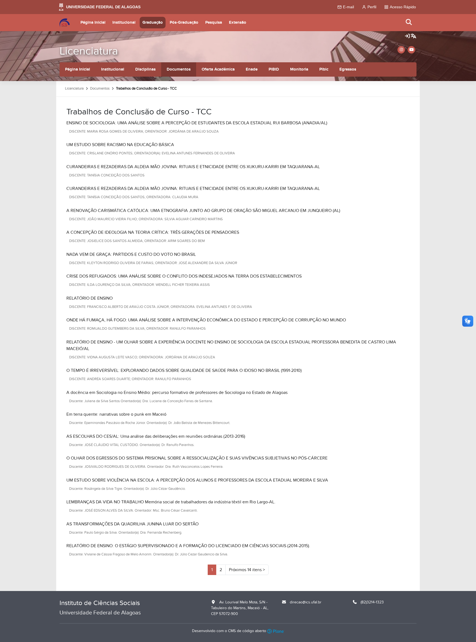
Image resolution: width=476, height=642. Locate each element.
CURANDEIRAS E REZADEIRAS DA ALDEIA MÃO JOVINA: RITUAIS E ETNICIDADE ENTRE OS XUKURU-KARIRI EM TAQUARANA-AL (193, 167)
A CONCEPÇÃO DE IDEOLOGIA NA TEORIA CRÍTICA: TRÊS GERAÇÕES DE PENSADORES (152, 232)
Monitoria (299, 69)
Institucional (124, 22)
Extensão (237, 22)
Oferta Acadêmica (218, 69)
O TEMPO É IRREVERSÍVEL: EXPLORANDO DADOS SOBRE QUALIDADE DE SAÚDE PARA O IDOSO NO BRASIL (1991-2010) (184, 370)
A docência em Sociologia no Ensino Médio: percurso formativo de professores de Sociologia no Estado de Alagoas (177, 392)
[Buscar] (409, 22)
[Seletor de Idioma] (413, 36)
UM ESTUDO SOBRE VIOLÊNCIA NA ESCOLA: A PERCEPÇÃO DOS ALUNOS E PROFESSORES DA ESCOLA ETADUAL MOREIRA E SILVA (197, 480)
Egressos (347, 69)
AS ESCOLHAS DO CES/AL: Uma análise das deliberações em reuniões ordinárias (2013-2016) (155, 436)
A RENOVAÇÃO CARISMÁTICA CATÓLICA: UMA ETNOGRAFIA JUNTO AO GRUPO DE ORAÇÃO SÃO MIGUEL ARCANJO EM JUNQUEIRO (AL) (203, 210)
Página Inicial (93, 22)
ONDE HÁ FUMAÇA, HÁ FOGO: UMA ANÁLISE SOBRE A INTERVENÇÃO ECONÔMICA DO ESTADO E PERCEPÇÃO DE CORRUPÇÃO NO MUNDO (206, 320)
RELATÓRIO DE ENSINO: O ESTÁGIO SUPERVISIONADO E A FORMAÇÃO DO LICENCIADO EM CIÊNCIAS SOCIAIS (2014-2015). (188, 546)
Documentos (179, 69)
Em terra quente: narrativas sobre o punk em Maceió (116, 414)
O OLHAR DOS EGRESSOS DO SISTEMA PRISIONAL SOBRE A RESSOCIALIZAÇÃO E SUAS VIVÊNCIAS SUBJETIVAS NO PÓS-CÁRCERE (197, 458)
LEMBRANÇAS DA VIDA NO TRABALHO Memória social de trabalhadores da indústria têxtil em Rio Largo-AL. (170, 502)
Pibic (323, 69)
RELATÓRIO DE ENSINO (89, 298)
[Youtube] (411, 49)
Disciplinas (145, 69)
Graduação (152, 22)
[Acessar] (407, 36)
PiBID (274, 69)
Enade (252, 69)
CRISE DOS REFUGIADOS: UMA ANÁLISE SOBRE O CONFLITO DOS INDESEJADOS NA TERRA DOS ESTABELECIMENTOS (184, 276)
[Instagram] (401, 49)
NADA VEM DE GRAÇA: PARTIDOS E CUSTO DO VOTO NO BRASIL (131, 254)
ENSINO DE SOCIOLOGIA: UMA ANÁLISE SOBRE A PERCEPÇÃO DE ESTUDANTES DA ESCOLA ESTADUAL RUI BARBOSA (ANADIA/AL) (196, 123)
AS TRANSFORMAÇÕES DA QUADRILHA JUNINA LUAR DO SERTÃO (132, 524)
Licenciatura (89, 51)
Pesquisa (213, 22)
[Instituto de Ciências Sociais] (65, 22)
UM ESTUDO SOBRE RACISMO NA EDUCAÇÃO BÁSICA (120, 144)
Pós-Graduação (184, 22)
